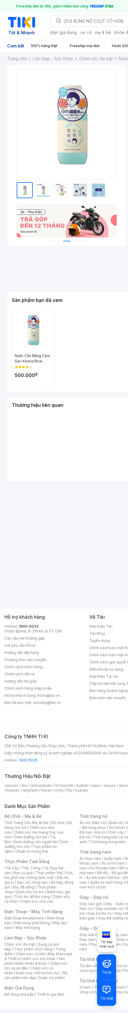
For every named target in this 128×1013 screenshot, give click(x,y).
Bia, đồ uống (23, 887)
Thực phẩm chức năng (33, 949)
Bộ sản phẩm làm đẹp (35, 975)
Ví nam (85, 987)
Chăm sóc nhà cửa (37, 901)
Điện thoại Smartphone (24, 918)
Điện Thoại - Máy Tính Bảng (33, 911)
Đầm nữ (98, 822)
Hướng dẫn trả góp (20, 681)
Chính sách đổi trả (19, 674)
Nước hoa (24, 973)
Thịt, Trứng (31, 868)
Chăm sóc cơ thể (30, 954)
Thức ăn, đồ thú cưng (32, 896)
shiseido (12, 790)
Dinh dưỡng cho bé (31, 837)
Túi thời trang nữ (96, 959)
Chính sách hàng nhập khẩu (28, 688)
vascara (11, 785)
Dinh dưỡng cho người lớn (35, 842)
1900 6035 (28, 760)
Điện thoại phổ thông (32, 923)
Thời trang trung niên (107, 842)
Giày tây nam (116, 935)
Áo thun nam (90, 858)
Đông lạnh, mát (41, 877)
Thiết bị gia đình (50, 994)
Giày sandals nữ (109, 908)
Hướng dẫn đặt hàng (21, 652)
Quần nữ (115, 822)
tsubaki (81, 790)
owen (96, 785)
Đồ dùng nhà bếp (19, 994)
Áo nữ (84, 822)
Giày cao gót (90, 904)
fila (69, 790)
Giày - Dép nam (95, 928)
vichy (59, 790)
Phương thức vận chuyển (25, 659)
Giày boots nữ (99, 913)
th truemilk (64, 785)
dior (24, 785)
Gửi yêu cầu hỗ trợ (19, 645)
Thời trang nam (95, 851)
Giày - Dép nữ (93, 897)
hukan (46, 790)
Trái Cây (11, 868)
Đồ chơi (57, 822)
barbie (82, 785)
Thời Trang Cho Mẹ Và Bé (26, 822)
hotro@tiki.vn (48, 695)
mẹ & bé (103, 32)
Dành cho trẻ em (30, 892)
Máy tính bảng (28, 927)
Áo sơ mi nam (113, 863)
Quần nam (112, 858)
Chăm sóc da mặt (19, 944)
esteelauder (41, 785)
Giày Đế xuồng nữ (113, 918)
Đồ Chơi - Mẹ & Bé (23, 816)
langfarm (30, 790)
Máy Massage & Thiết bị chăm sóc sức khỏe (38, 956)
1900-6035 (29, 626)
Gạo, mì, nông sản (32, 882)
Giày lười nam (90, 935)
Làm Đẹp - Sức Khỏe (25, 937)
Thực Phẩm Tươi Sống (26, 861)
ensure (110, 785)
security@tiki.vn (47, 702)
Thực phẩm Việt (49, 873)
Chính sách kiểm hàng (23, 667)
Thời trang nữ (93, 816)
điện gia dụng (63, 32)
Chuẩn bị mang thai (31, 851)
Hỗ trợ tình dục (47, 973)
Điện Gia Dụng (19, 987)
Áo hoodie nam (103, 868)
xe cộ (85, 32)
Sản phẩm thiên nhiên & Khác (34, 961)
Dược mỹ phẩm (52, 977)
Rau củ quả (23, 873)
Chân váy (116, 832)
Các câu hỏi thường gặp (24, 638)
